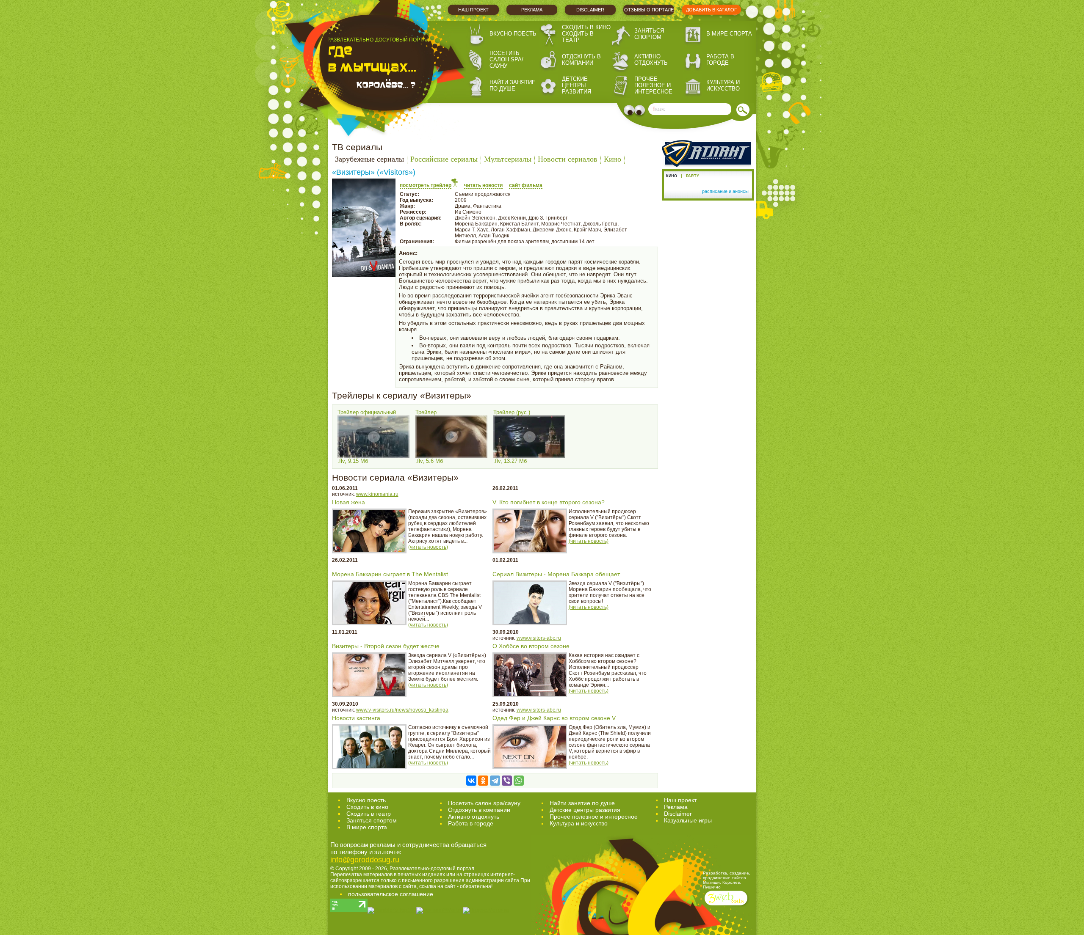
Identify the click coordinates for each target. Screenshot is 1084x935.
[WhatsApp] (519, 781)
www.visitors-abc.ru (539, 638)
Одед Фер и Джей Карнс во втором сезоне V (554, 718)
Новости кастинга (356, 718)
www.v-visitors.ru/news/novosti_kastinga (402, 710)
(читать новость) (428, 547)
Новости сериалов (567, 159)
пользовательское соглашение (390, 894)
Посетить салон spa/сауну (506, 59)
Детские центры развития (576, 85)
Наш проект (473, 9)
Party (692, 176)
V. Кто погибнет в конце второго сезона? (548, 502)
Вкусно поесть (512, 33)
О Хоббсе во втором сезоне (531, 646)
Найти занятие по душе (512, 85)
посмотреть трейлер (425, 185)
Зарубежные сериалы (369, 159)
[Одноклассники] (483, 781)
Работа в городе (720, 59)
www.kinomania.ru (377, 494)
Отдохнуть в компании (581, 59)
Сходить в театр (578, 36)
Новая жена (348, 502)
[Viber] (507, 781)
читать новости (483, 185)
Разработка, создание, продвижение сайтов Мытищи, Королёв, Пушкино (726, 880)
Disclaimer (590, 9)
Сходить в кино (586, 27)
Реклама (531, 9)
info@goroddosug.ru (364, 859)
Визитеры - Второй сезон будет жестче (386, 646)
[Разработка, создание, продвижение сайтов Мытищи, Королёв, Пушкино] (727, 906)
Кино (612, 159)
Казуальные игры (688, 820)
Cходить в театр (368, 813)
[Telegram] (495, 781)
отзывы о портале (649, 9)
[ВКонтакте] (471, 781)
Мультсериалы (507, 159)
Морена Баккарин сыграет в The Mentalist (390, 574)
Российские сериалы (444, 159)
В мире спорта (729, 33)
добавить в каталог (711, 9)
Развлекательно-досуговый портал (432, 869)
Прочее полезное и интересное (653, 85)
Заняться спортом (649, 34)
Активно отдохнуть (651, 59)
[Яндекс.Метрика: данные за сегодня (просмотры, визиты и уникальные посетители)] (486, 910)
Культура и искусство (723, 85)
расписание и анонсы (725, 191)
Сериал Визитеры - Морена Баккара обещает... (558, 574)
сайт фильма (525, 185)
